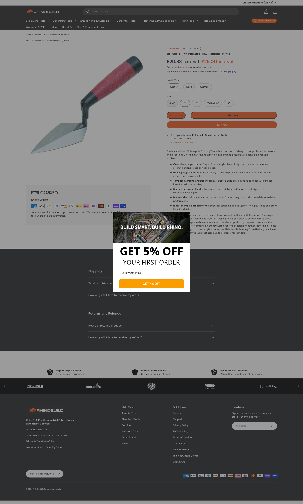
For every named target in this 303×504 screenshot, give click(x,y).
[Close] (186, 215)
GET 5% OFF (151, 284)
